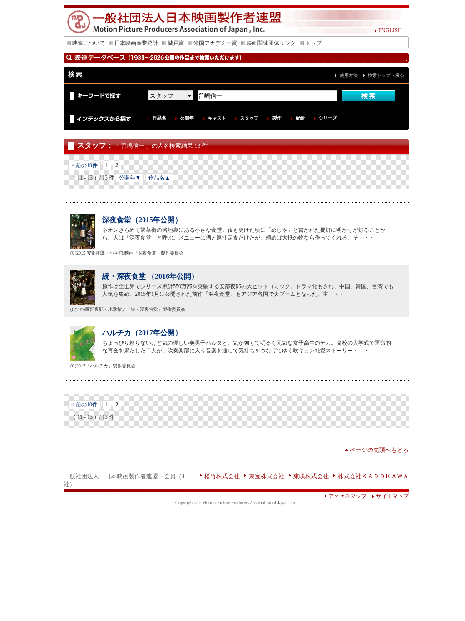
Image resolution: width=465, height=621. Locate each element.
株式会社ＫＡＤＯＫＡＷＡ (373, 476)
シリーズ (328, 117)
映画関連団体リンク (271, 43)
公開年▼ (130, 178)
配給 (300, 117)
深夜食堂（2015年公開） (142, 220)
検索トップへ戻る (386, 75)
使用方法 (349, 75)
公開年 (187, 117)
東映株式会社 (311, 476)
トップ (313, 43)
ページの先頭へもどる (379, 449)
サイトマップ (392, 496)
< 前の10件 (84, 165)
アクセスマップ (347, 496)
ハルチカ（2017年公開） (142, 332)
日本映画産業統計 (136, 43)
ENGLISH (390, 30)
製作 (277, 117)
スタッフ (249, 117)
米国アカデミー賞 (215, 43)
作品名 (159, 117)
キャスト (217, 117)
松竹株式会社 (222, 476)
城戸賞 (176, 43)
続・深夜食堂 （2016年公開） (150, 276)
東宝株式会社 (266, 476)
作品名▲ (159, 178)
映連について (88, 43)
